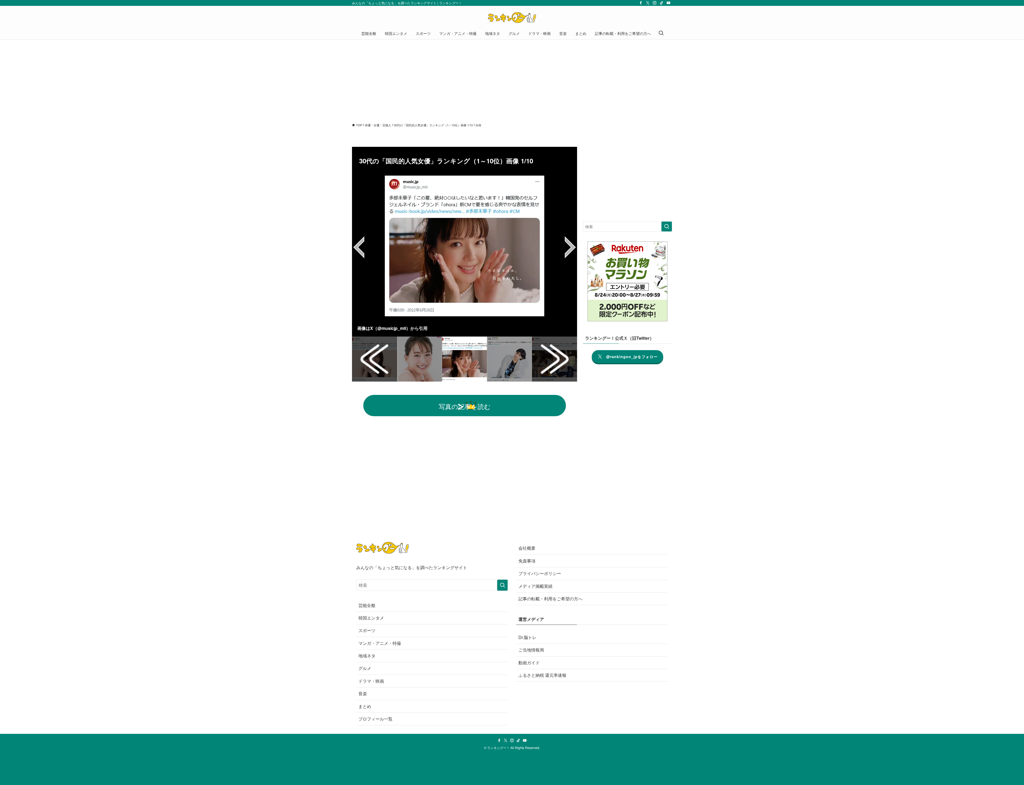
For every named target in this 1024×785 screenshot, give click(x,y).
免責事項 (526, 561)
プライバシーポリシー (539, 573)
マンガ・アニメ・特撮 (379, 643)
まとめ (364, 706)
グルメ (364, 668)
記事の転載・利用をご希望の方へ (550, 599)
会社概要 (526, 548)
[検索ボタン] (661, 33)
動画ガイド (529, 662)
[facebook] (640, 3)
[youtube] (668, 3)
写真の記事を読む (465, 406)
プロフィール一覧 (375, 719)
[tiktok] (661, 3)
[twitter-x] (647, 3)
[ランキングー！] (512, 17)
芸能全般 (366, 605)
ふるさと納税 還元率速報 (542, 675)
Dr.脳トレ (527, 637)
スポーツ (366, 630)
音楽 (362, 693)
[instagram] (654, 3)
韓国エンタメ (371, 618)
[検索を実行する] (666, 226)
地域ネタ (366, 656)
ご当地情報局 (531, 650)
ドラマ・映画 (371, 681)
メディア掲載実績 (535, 586)
